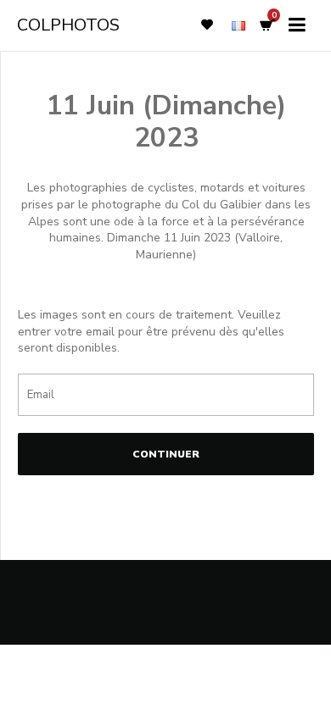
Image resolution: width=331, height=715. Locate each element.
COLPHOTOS (68, 25)
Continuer (165, 454)
